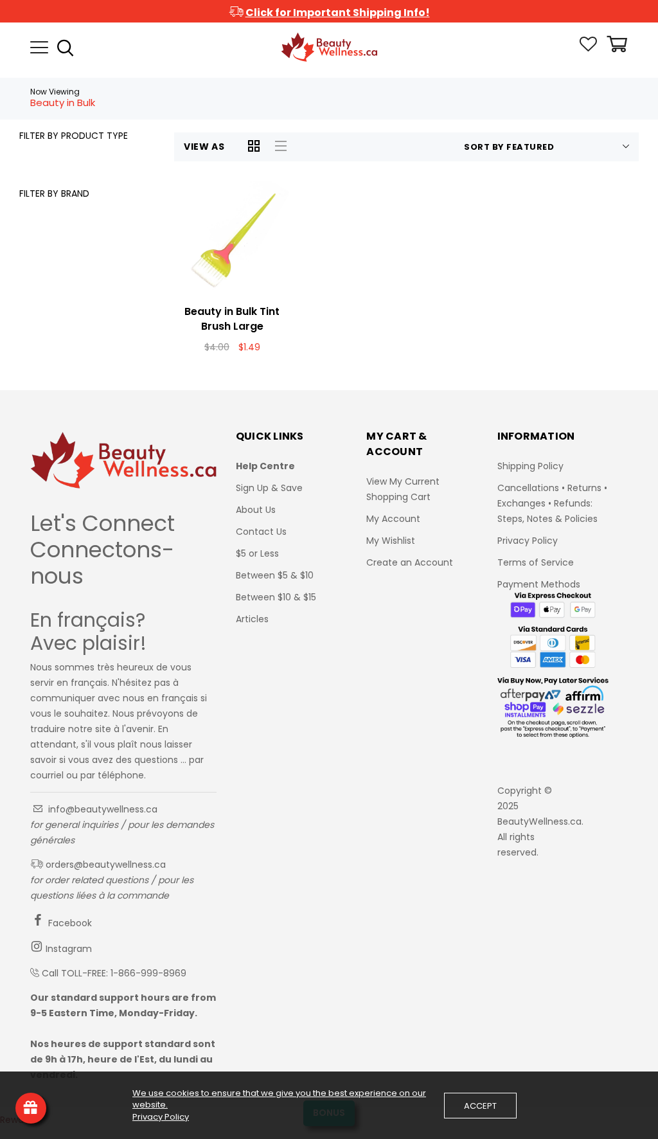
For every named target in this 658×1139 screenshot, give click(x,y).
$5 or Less (257, 553)
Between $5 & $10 (275, 575)
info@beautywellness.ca (101, 809)
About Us (256, 509)
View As (204, 146)
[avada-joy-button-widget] (30, 1108)
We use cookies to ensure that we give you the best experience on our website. (279, 1099)
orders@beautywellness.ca (104, 864)
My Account (393, 518)
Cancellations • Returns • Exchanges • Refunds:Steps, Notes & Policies (552, 503)
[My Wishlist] (588, 48)
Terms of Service (535, 562)
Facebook (69, 923)
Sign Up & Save (269, 487)
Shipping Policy (530, 466)
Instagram (67, 948)
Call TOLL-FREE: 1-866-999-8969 (114, 973)
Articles (252, 619)
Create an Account (409, 562)
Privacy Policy (527, 540)
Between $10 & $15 (276, 597)
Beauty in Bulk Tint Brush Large (232, 319)
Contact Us (261, 531)
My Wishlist (390, 540)
